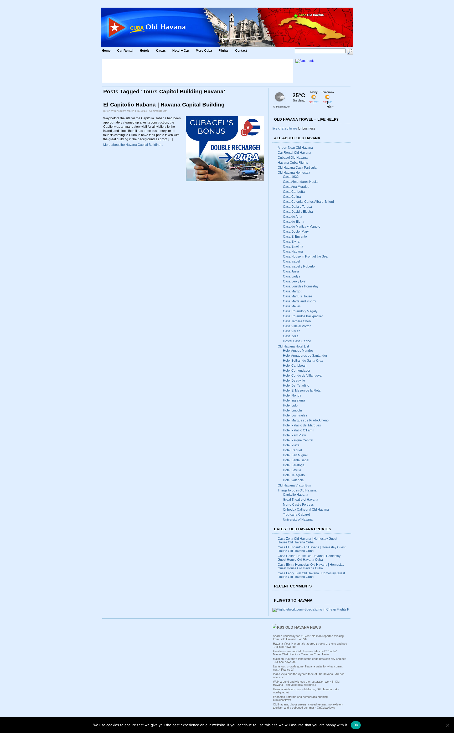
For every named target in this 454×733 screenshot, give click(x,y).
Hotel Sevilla (292, 470)
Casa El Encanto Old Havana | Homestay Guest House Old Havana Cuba (311, 549)
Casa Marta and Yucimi (299, 301)
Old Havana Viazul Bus (294, 485)
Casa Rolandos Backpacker (303, 316)
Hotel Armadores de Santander (305, 355)
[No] (447, 725)
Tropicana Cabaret (296, 514)
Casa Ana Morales (296, 187)
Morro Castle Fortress (298, 504)
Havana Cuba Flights (293, 162)
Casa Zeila (290, 336)
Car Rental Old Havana (294, 152)
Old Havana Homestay (294, 172)
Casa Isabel (291, 261)
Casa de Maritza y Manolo (301, 226)
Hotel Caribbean (295, 365)
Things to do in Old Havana (297, 490)
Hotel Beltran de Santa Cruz (303, 360)
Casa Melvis (292, 306)
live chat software (284, 128)
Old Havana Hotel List (293, 346)
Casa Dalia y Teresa (297, 206)
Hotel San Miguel (295, 455)
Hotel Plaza (291, 445)
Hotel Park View (294, 435)
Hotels (144, 50)
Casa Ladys (291, 276)
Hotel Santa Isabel (296, 460)
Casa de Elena (293, 221)
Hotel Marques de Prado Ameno (306, 420)
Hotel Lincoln (292, 410)
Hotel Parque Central (298, 440)
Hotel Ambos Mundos (298, 350)
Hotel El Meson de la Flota (302, 390)
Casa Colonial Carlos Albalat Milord (308, 202)
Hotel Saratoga (294, 465)
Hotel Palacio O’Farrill (298, 430)
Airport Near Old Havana (295, 147)
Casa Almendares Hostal (300, 182)
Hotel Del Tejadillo (296, 385)
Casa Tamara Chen (297, 321)
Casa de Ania (292, 216)
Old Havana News (303, 627)
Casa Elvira (291, 241)
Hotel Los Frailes (295, 415)
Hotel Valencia (293, 480)
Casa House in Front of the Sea (305, 256)
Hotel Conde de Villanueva (302, 375)
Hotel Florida (292, 395)
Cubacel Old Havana (293, 157)
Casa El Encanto (295, 236)
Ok (355, 725)
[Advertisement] (197, 71)
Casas (161, 50)
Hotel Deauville (294, 380)
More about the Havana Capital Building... (133, 145)
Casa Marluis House (297, 296)
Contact (241, 50)
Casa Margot (292, 291)
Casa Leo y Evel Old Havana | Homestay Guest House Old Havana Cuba (311, 575)
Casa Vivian (291, 331)
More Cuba (204, 50)
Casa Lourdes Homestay (300, 286)
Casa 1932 (291, 177)
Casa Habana (293, 251)
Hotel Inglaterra (294, 400)
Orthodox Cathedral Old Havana (306, 509)
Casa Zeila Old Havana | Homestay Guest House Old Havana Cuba (307, 540)
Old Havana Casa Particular (298, 167)
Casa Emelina (293, 246)
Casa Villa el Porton (297, 326)
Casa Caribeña (294, 192)
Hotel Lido (290, 405)
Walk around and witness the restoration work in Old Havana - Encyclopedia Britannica (306, 683)
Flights (224, 50)
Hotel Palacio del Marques (302, 425)
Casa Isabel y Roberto (299, 266)
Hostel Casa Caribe (297, 341)
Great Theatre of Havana (300, 499)
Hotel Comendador (296, 370)
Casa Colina (292, 197)
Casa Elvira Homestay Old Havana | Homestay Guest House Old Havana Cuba (311, 566)
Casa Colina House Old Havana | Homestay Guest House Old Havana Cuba (309, 557)
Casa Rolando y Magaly (300, 311)
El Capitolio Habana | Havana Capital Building (164, 104)
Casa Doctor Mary (296, 231)
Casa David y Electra (298, 211)
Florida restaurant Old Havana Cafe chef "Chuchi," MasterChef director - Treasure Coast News (305, 653)
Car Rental (125, 50)
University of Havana (298, 519)
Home (106, 50)
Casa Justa (291, 271)
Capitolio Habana (295, 494)
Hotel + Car (180, 50)
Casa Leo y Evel (294, 281)
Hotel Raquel (292, 450)
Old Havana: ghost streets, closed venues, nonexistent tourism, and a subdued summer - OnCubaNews (308, 706)
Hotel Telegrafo (294, 475)
